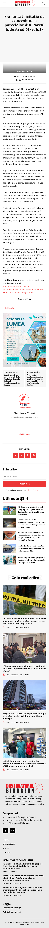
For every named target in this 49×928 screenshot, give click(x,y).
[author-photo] (4, 627)
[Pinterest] (27, 455)
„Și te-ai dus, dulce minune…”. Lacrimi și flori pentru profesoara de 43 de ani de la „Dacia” (24, 668)
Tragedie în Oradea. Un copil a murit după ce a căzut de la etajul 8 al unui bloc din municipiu (24, 716)
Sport (5, 872)
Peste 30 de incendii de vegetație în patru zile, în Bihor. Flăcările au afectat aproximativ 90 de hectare (32, 523)
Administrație (25, 71)
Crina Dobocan (12, 627)
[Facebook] (15, 455)
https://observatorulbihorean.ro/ (24, 417)
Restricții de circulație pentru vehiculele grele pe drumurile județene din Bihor (31, 548)
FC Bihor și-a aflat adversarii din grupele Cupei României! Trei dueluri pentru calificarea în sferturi (31, 511)
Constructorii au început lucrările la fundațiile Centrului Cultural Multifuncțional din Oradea (12, 380)
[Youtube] (12, 830)
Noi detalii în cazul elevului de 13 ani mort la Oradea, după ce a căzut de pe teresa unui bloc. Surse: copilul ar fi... (24, 621)
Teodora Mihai (28, 76)
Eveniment (7, 884)
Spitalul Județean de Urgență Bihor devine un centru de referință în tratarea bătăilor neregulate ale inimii (24, 763)
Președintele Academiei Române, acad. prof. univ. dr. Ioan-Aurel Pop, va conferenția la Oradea (35, 380)
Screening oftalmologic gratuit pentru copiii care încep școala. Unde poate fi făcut (31, 560)
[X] (21, 455)
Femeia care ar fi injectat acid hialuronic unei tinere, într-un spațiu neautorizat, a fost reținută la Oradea (31, 536)
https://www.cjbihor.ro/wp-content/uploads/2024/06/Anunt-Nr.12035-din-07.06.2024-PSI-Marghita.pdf (23, 289)
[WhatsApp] (33, 455)
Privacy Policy (32, 490)
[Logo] (25, 3)
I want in (23, 484)
